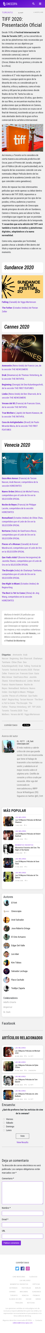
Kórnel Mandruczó (17, 680)
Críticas (36, 1284)
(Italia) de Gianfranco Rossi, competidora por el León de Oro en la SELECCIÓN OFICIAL (19, 535)
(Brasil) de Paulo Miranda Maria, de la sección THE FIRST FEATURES (20, 426)
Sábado (9, 1122)
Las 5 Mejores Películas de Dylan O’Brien (26, 1066)
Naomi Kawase (16, 684)
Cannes (12, 1292)
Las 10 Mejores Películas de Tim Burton (26, 876)
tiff (29, 707)
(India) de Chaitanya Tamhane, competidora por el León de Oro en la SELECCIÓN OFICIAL (22, 574)
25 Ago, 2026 (19, 880)
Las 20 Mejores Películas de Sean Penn (27, 862)
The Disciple (22, 703)
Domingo (10, 1126)
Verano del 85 (17, 714)
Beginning (14, 658)
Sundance (36, 1292)
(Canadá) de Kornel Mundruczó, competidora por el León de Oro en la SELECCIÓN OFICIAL (22, 548)
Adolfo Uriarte (9, 1002)
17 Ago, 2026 (19, 866)
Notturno (24, 688)
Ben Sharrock (26, 658)
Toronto (7, 12)
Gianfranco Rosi (20, 677)
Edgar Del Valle (18, 945)
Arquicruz (7, 1007)
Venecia (25, 1295)
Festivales (26, 1288)
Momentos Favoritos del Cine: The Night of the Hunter (27, 849)
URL (3, 1231)
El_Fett (30, 741)
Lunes (9, 1130)
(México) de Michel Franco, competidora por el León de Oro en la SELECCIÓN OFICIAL (20, 495)
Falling (27, 666)
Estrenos (14, 1288)
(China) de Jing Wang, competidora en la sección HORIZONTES (20, 597)
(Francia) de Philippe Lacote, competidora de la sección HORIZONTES (19, 508)
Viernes (9, 1119)
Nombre (5, 1208)
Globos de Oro (15, 1299)
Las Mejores (20, 817)
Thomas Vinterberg (17, 707)
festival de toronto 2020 (21, 669)
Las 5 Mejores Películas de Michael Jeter (27, 1052)
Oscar (28, 1299)
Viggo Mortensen (32, 714)
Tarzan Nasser (26, 699)
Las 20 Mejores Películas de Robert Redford (27, 835)
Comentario (7, 1178)
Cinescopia (16, 911)
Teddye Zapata (18, 988)
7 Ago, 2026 (19, 825)
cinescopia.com (23, 744)
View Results (22, 1142)
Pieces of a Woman (18, 695)
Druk (21, 666)
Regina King (13, 699)
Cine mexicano (19, 1277)
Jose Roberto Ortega (20, 928)
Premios (36, 1295)
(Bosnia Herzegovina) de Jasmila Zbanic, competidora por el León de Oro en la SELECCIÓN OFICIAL (22, 561)
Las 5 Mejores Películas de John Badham (26, 1095)
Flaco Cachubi (17, 979)
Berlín (38, 1288)
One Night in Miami (17, 692)
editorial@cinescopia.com (22, 1323)
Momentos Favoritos (24, 845)
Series (38, 1299)
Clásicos (33, 1277)
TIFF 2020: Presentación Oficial (22, 22)
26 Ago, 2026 (19, 1056)
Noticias (31, 1303)
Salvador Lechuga (19, 971)
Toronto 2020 (16, 710)
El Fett (20, 12)
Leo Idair (15, 954)
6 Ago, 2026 (19, 853)
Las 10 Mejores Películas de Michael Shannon (28, 821)
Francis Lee (13, 673)
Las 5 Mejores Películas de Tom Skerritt (26, 1080)
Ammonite (17, 654)
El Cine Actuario (18, 937)
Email (4, 1219)
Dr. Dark (6, 1012)
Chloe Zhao (17, 662)
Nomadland (13, 688)
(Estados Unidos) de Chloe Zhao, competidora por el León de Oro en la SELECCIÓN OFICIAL (22, 522)
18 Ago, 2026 (19, 839)
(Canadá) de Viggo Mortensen (19, 302)
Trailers (19, 1303)
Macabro (24, 1292)
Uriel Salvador (17, 919)
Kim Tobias (16, 962)
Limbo (30, 680)
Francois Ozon (26, 673)
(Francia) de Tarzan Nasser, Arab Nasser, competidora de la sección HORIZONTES (20, 482)
